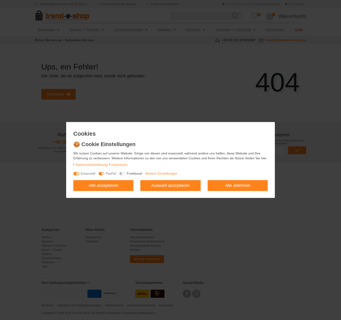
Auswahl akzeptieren (170, 185)
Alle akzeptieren (103, 185)
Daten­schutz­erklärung (91, 164)
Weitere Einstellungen (161, 173)
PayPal (111, 173)
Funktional (134, 173)
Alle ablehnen (237, 185)
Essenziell (88, 173)
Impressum (119, 164)
